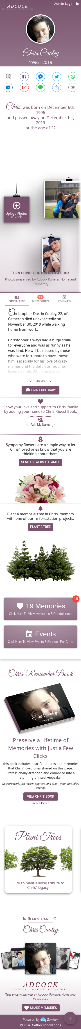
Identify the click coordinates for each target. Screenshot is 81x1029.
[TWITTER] (56, 76)
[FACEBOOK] (24, 76)
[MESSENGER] (40, 76)
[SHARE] (56, 87)
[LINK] (72, 87)
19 (76, 599)
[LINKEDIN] (8, 87)
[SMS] (40, 87)
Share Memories (43, 1008)
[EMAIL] (24, 87)
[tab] (17, 299)
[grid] (40, 221)
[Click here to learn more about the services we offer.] (41, 986)
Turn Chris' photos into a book (40, 273)
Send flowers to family (40, 462)
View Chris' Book (40, 796)
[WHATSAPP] (72, 76)
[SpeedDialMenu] (70, 1018)
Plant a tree (40, 527)
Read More (40, 381)
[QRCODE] (8, 76)
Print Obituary (43, 390)
